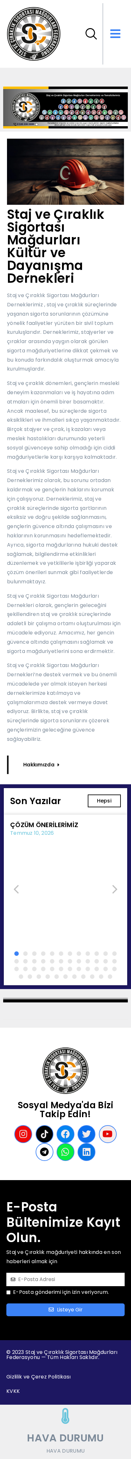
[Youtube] (108, 1134)
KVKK (13, 1391)
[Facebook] (65, 1134)
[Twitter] (86, 1134)
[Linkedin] (86, 1152)
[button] (16, 953)
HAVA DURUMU (65, 1438)
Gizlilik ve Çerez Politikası (38, 1376)
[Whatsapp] (65, 1152)
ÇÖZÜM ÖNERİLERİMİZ (44, 824)
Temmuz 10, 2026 (32, 833)
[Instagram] (23, 1134)
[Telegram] (44, 1152)
